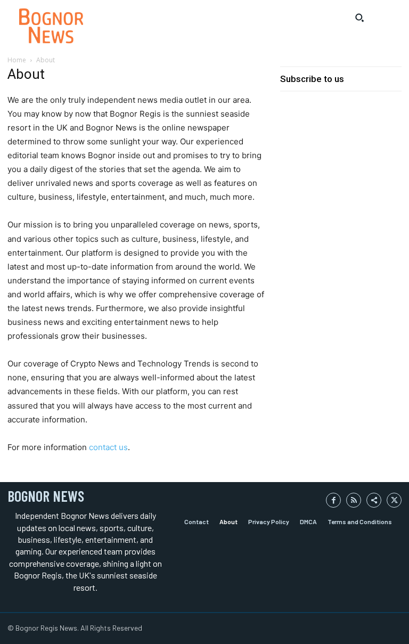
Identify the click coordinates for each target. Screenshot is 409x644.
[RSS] (353, 500)
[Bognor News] (51, 26)
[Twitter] (394, 500)
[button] (359, 17)
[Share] (373, 500)
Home (16, 59)
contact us (108, 447)
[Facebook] (333, 500)
